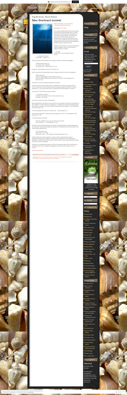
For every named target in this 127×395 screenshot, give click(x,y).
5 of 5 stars (63, 28)
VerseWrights (89, 351)
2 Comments (75, 154)
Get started (75, 1)
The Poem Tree (89, 337)
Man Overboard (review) (46, 20)
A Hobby (87, 143)
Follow (88, 66)
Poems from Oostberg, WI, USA (90, 316)
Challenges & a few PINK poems (90, 146)
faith (60, 157)
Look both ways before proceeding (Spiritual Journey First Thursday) (90, 101)
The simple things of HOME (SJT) (91, 85)
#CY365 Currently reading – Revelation (90, 140)
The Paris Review (89, 266)
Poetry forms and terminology (90, 238)
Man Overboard (68, 157)
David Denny (66, 25)
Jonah (63, 157)
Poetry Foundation (90, 242)
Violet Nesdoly (40, 154)
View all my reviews (37, 150)
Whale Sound (88, 353)
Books (86, 8)
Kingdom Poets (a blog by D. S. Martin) (90, 304)
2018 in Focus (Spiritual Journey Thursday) (90, 90)
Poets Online (88, 251)
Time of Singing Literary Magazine (90, 271)
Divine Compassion (54, 157)
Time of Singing (55, 158)
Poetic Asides (88, 232)
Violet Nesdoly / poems (46, 7)
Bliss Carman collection (88, 287)
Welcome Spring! (90, 124)
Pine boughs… (89, 136)
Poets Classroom (89, 249)
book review (40, 157)
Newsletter (94, 8)
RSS (98, 13)
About (79, 8)
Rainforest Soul (89, 328)
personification (36, 158)
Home (73, 8)
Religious (63, 154)
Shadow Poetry (89, 263)
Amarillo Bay (88, 214)
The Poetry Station (90, 340)
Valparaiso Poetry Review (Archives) (90, 347)
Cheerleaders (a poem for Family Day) (89, 151)
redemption (48, 158)
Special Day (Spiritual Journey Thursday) (90, 116)
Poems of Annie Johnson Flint (89, 320)
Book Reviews (58, 154)
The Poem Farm (89, 335)
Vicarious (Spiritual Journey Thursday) (90, 121)
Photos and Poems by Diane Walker (90, 312)
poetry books (43, 158)
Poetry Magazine (89, 244)
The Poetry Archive (90, 268)
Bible (36, 157)
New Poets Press (89, 227)
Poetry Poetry (88, 246)
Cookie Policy (31, 392)
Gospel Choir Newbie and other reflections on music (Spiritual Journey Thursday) (90, 130)
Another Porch (89, 283)
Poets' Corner (88, 258)
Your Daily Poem (89, 356)
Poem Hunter (89, 230)
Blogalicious (88, 216)
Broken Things (89, 82)
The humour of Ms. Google (89, 95)
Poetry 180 (88, 235)
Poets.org (87, 261)
